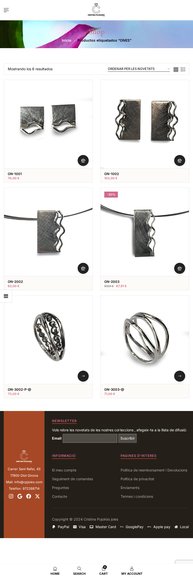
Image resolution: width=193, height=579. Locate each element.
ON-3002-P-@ (19, 389)
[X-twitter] (37, 496)
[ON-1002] (145, 124)
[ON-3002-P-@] (48, 340)
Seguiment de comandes (72, 479)
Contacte (59, 496)
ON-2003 (111, 282)
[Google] (19, 496)
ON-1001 (15, 174)
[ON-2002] (48, 232)
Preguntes (60, 487)
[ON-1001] (48, 124)
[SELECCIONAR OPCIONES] (83, 376)
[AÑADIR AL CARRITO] (83, 160)
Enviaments (130, 487)
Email (57, 438)
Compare (81, 115)
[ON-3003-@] (145, 340)
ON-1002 (111, 174)
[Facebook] (28, 496)
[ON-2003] (145, 232)
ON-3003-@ (114, 389)
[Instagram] (11, 496)
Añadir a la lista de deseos (81, 103)
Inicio (66, 40)
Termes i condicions (137, 496)
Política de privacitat (137, 479)
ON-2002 (15, 282)
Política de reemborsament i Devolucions (154, 470)
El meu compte (64, 470)
